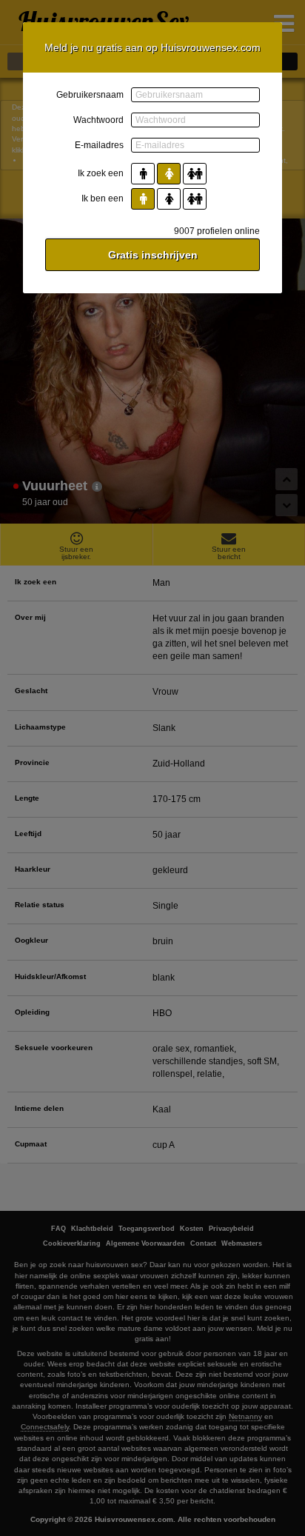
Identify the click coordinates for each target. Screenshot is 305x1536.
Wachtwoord (98, 120)
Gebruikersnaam (90, 95)
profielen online (217, 231)
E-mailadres (99, 145)
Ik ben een (102, 198)
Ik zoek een (101, 173)
